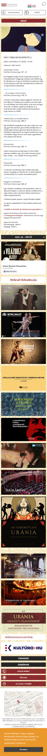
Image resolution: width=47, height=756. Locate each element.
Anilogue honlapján (14, 215)
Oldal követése (11, 271)
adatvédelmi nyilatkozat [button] (14, 743)
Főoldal (23, 677)
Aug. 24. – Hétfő (23, 237)
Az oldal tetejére (23, 684)
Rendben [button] (23, 749)
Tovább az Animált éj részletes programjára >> (23, 209)
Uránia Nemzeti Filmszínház (14, 266)
